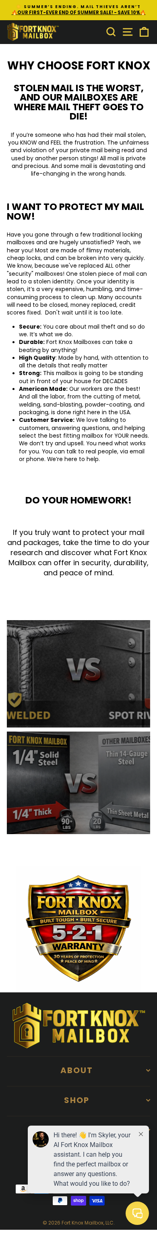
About (76, 1070)
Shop (76, 1100)
